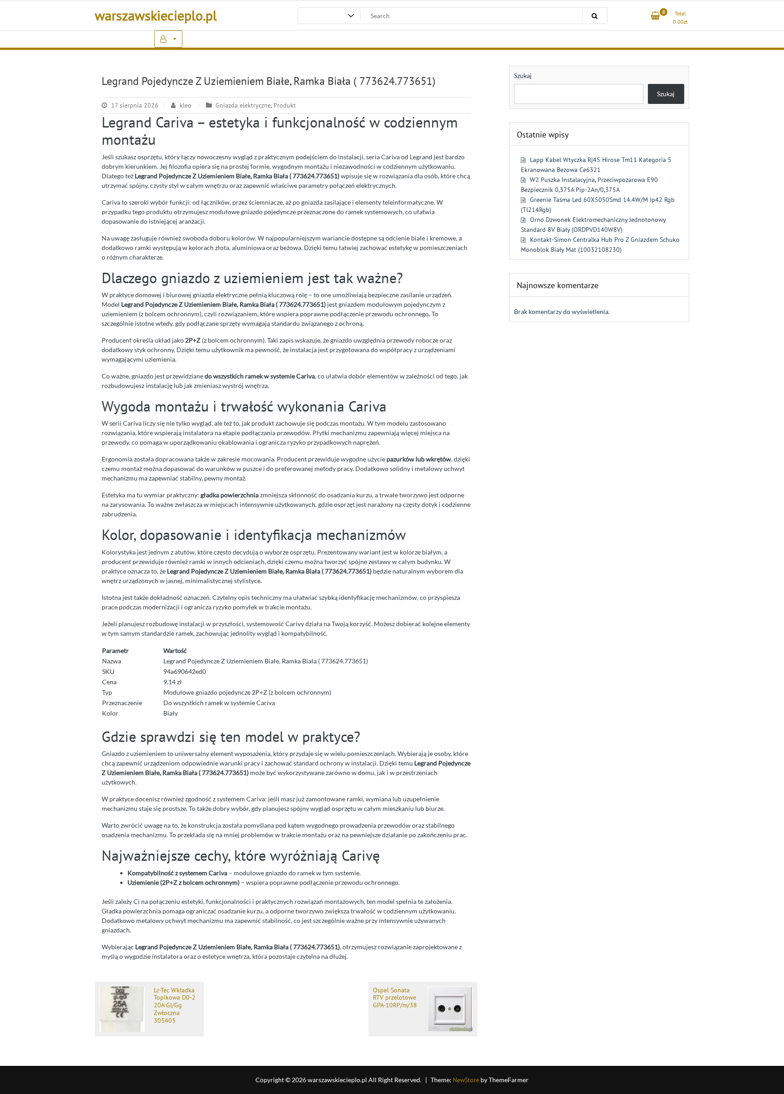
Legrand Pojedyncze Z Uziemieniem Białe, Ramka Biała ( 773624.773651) (269, 81)
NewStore (466, 1080)
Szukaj (523, 75)
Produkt (285, 105)
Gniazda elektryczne (243, 105)
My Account (168, 39)
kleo (185, 105)
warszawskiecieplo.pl (156, 15)
